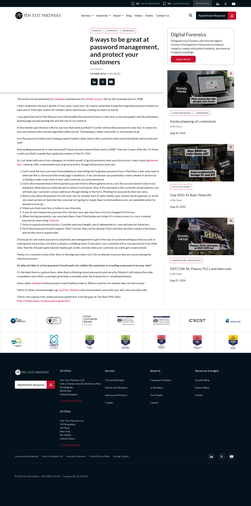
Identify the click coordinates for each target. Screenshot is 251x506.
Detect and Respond (116, 387)
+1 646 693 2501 (181, 3)
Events (149, 15)
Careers (154, 402)
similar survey (94, 98)
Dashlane (59, 98)
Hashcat (54, 220)
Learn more (183, 59)
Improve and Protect (116, 395)
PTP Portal (203, 3)
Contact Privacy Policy (99, 456)
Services (86, 15)
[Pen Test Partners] (38, 15)
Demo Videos (202, 387)
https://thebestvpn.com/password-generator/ (43, 300)
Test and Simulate (114, 380)
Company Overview (160, 380)
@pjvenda (152, 160)
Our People (156, 395)
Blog (129, 15)
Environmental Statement (27, 456)
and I (20, 164)
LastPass (63, 289)
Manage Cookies (121, 456)
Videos (138, 15)
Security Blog (202, 380)
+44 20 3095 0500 (150, 3)
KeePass (75, 289)
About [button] (117, 15)
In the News (156, 387)
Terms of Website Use (52, 456)
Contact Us (162, 15)
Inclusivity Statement (76, 456)
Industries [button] (102, 15)
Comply (109, 402)
